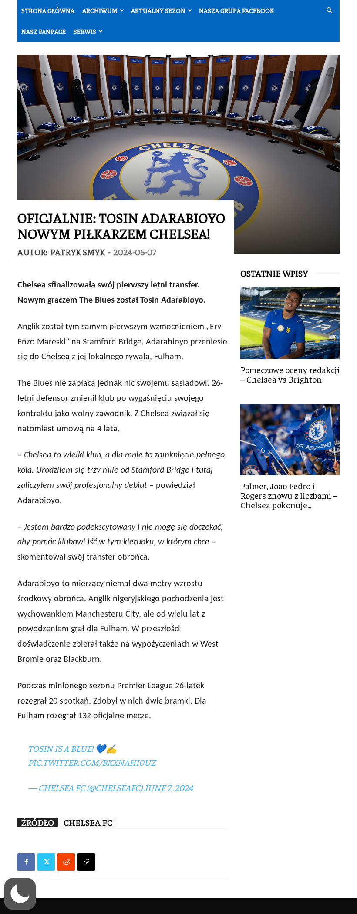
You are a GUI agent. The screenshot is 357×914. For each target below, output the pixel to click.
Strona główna (47, 10)
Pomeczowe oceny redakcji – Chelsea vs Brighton (290, 374)
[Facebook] (26, 862)
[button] (329, 11)
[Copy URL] (86, 862)
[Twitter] (46, 862)
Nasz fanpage (43, 31)
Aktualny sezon (158, 10)
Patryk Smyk (77, 251)
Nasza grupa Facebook (236, 10)
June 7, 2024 (168, 787)
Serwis (85, 31)
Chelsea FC (88, 822)
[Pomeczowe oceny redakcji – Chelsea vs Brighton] (290, 323)
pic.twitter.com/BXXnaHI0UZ (91, 762)
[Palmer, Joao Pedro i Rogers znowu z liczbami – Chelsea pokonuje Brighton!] (290, 439)
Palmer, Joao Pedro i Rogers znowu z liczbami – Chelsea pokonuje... (288, 495)
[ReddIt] (66, 862)
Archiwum (100, 10)
